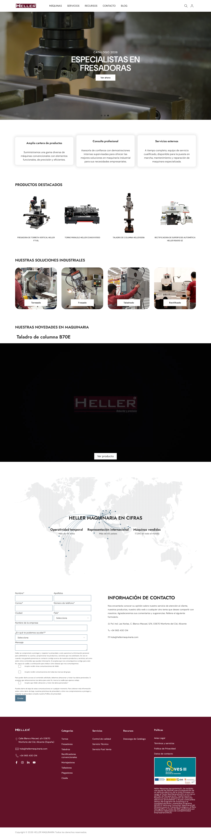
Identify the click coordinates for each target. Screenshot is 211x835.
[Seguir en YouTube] (34, 762)
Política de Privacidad (165, 748)
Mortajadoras (68, 762)
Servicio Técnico (100, 744)
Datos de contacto (163, 753)
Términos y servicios (164, 743)
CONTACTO (109, 5)
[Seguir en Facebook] (16, 762)
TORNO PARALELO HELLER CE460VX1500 (82, 237)
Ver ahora (105, 77)
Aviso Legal (159, 738)
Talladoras (66, 767)
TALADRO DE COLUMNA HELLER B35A (129, 237)
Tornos (64, 738)
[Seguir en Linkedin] (28, 762)
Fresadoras (67, 744)
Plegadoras (67, 772)
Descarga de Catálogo (134, 738)
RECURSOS (91, 5)
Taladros (65, 749)
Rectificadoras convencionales (69, 756)
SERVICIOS (73, 5)
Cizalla (64, 778)
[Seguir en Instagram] (22, 762)
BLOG (124, 5)
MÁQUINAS (55, 5)
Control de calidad (101, 738)
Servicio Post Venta (101, 749)
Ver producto (105, 456)
